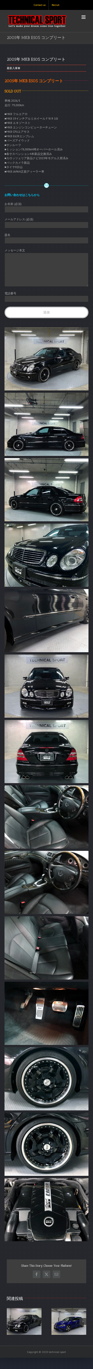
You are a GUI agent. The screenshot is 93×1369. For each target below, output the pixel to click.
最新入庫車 (13, 68)
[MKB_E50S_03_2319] (46, 460)
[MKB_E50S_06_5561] (46, 657)
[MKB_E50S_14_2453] (46, 1180)
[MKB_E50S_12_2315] (46, 1049)
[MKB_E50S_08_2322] (46, 787)
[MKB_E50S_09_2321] (46, 853)
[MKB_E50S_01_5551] (46, 329)
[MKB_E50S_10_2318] (46, 918)
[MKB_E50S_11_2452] (46, 984)
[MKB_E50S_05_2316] (46, 591)
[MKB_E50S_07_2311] (46, 722)
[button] (10, 1321)
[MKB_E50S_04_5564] (46, 526)
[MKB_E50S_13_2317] (46, 1115)
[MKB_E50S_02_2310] (46, 395)
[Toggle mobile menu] (83, 17)
